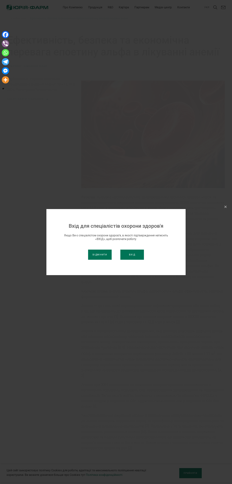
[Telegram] (5, 61)
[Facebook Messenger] (5, 70)
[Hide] (3, 88)
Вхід (132, 254)
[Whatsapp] (5, 52)
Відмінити (100, 254)
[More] (5, 79)
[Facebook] (5, 34)
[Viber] (5, 43)
